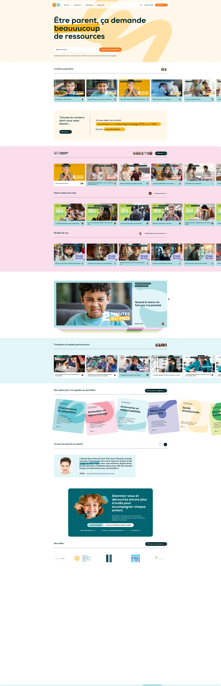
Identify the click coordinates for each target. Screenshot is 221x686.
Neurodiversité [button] (109, 165)
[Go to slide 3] (168, 302)
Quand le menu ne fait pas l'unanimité (99, 99)
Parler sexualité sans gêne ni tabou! (131, 183)
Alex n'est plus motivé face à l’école (196, 263)
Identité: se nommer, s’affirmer (162, 223)
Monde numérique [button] (107, 245)
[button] (162, 69)
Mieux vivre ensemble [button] (104, 81)
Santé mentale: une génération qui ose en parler (198, 223)
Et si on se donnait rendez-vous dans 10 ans (100, 223)
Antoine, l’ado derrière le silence (162, 263)
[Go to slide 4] (168, 304)
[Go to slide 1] (168, 299)
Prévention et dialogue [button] (142, 165)
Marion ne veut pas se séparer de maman (68, 263)
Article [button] (57, 357)
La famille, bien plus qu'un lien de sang (67, 223)
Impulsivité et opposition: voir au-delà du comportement (100, 183)
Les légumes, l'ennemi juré (63, 99)
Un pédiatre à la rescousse (193, 183)
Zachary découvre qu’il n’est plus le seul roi (132, 263)
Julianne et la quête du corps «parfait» (100, 263)
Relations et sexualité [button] (131, 165)
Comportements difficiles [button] (61, 81)
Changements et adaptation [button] (93, 207)
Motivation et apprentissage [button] (164, 165)
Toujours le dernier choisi (192, 99)
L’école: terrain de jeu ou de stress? (131, 223)
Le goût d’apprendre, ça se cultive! (163, 183)
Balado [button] (154, 357)
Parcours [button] (58, 165)
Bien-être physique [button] (71, 81)
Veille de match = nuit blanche (162, 99)
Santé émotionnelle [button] (157, 81)
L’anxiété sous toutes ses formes (130, 375)
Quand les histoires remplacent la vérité (132, 99)
